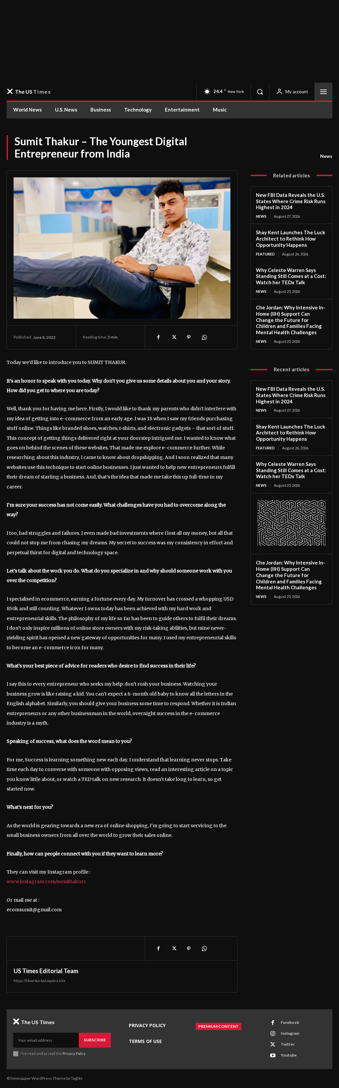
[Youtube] (272, 1055)
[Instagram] (272, 1033)
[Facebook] (158, 337)
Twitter (288, 1044)
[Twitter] (173, 337)
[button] (260, 92)
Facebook (290, 1022)
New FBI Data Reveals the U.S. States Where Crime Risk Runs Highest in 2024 (290, 201)
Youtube (289, 1055)
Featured (265, 254)
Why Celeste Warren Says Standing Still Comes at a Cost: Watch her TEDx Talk (291, 276)
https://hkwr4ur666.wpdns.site (40, 980)
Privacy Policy (74, 1053)
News (326, 156)
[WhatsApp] (204, 337)
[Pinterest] (188, 337)
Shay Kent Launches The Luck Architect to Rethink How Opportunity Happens (290, 238)
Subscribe (95, 1039)
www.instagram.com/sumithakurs (46, 881)
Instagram (290, 1033)
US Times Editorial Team (46, 971)
